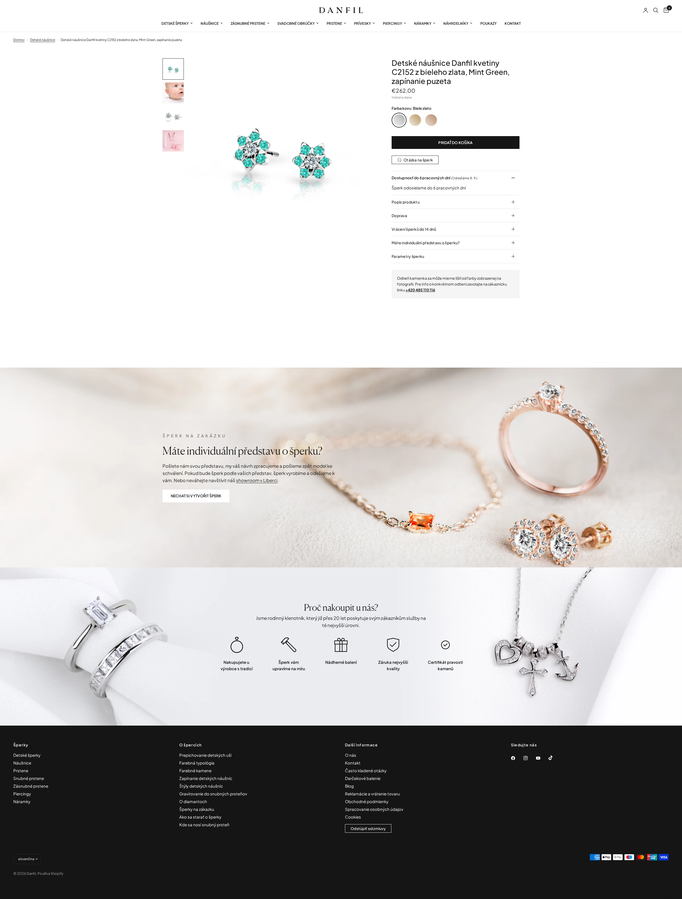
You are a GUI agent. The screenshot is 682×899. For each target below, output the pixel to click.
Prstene (334, 23)
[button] (196, 496)
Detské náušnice (42, 40)
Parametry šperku (408, 256)
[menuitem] (177, 23)
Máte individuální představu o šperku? (426, 242)
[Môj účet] (646, 10)
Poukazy (488, 23)
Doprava (399, 215)
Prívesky (362, 23)
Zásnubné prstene (248, 23)
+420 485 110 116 (420, 289)
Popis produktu (406, 202)
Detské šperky (175, 23)
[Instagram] (529, 758)
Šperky (20, 745)
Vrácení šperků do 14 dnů (414, 229)
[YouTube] (542, 758)
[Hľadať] (656, 10)
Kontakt (513, 23)
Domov (19, 40)
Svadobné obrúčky (296, 23)
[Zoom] (364, 69)
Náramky (422, 23)
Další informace (361, 745)
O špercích (190, 745)
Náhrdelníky (455, 23)
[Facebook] (517, 758)
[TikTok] (554, 758)
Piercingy (392, 23)
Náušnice (210, 23)
